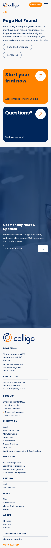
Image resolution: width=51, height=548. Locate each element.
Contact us (12, 54)
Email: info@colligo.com (14, 388)
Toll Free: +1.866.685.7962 (14, 382)
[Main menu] (46, 5)
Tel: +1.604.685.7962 (12, 385)
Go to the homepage (18, 46)
